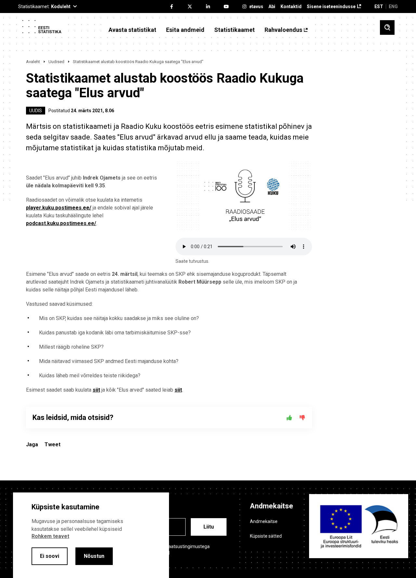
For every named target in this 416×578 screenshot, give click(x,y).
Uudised (56, 61)
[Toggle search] (387, 27)
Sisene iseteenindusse (331, 6)
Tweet (52, 444)
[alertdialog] (91, 535)
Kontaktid (291, 6)
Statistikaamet (234, 30)
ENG (393, 6)
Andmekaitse (264, 521)
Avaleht (33, 61)
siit (96, 390)
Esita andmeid (185, 30)
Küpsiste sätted (266, 536)
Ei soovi (49, 556)
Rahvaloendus (283, 30)
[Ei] (302, 417)
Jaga (32, 444)
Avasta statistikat (132, 30)
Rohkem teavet (50, 536)
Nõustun (94, 556)
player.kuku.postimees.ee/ (58, 208)
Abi (271, 6)
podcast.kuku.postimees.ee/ (61, 223)
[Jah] (289, 417)
